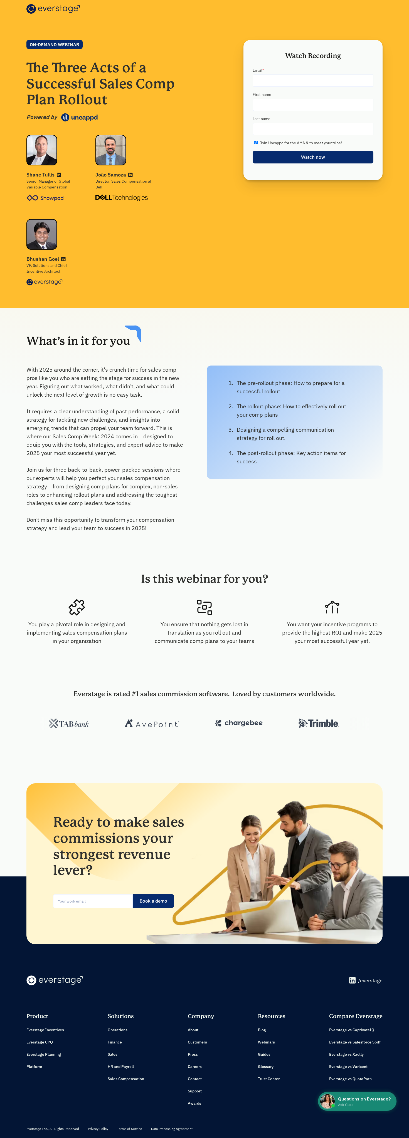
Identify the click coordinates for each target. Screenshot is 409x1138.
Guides (264, 1054)
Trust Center (269, 1078)
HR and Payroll (121, 1066)
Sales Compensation (126, 1078)
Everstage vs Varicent (348, 1066)
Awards (194, 1103)
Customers (197, 1042)
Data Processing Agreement (172, 1129)
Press (193, 1054)
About (193, 1029)
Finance (115, 1042)
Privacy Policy (98, 1129)
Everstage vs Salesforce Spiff (355, 1042)
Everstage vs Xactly (346, 1054)
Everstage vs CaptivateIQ (351, 1029)
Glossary (266, 1066)
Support (195, 1091)
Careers (195, 1066)
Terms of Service (129, 1129)
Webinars (266, 1042)
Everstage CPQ (39, 1042)
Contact (195, 1078)
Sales (112, 1054)
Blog (262, 1029)
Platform (34, 1066)
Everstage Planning (43, 1054)
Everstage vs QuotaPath (350, 1078)
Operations (117, 1029)
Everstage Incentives (45, 1029)
